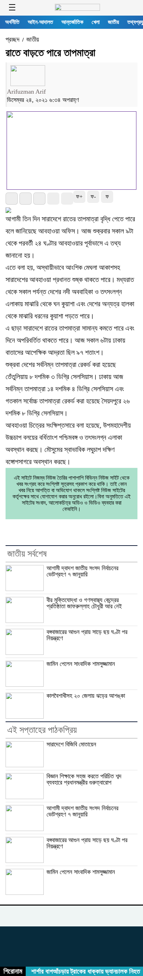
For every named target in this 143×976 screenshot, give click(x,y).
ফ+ (79, 196)
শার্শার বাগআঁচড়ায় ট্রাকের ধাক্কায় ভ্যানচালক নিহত (83, 971)
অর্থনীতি (12, 22)
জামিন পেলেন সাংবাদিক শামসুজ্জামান (81, 663)
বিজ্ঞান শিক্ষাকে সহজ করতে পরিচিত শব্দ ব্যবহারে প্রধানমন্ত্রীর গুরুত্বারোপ (84, 779)
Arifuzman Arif (26, 91)
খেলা (96, 22)
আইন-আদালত (40, 22)
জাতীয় (113, 22)
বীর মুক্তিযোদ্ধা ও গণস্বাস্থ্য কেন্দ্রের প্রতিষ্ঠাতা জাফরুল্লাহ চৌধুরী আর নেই (84, 603)
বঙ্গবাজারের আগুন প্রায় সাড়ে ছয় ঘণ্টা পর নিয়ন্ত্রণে (87, 635)
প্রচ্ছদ (12, 39)
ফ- (93, 196)
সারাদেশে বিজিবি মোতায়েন (71, 744)
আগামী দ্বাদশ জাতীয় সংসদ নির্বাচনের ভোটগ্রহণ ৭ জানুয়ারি (82, 571)
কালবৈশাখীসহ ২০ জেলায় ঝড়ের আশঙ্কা (86, 695)
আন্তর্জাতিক (72, 22)
